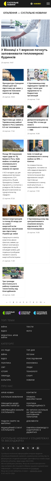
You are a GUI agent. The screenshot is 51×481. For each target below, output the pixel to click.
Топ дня (30, 350)
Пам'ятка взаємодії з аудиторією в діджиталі (37, 429)
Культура (6, 380)
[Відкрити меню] (49, 3)
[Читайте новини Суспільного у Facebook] (8, 448)
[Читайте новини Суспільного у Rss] (3, 448)
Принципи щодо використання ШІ (10, 404)
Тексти (30, 327)
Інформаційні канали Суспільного (12, 411)
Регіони (30, 354)
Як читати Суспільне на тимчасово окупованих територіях (37, 413)
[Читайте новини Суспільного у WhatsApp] (38, 448)
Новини (30, 380)
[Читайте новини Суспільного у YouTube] (23, 448)
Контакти (31, 392)
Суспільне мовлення (12, 397)
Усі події (5, 350)
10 (40, 302)
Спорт (29, 376)
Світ (3, 367)
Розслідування (34, 358)
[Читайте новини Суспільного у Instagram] (18, 448)
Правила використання (34, 398)
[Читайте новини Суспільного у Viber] (28, 448)
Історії (4, 371)
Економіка (32, 363)
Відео (4, 331)
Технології (31, 371)
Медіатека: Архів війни (9, 336)
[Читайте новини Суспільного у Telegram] (33, 448)
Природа (5, 376)
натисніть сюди (36, 471)
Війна (4, 327)
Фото (29, 331)
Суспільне (35, 468)
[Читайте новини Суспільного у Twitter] (13, 448)
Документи (32, 421)
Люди (29, 367)
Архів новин (7, 392)
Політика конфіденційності (35, 404)
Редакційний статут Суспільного (11, 428)
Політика (6, 363)
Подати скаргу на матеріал (10, 422)
